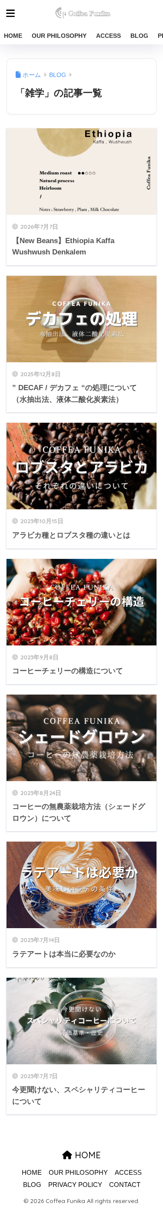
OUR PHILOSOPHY (59, 35)
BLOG (139, 35)
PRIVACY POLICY (75, 1184)
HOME (13, 35)
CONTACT (124, 1184)
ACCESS (108, 35)
